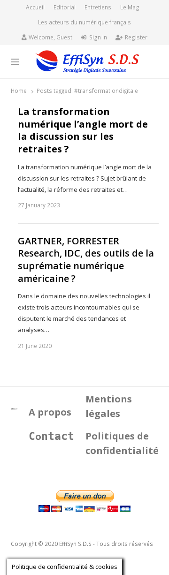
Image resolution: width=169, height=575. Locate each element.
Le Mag (129, 7)
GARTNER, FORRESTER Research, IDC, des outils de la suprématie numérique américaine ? (86, 260)
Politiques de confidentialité (122, 443)
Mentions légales (108, 406)
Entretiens (97, 7)
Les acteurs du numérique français (84, 22)
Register (136, 37)
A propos (50, 412)
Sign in (98, 37)
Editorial (65, 7)
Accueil (35, 7)
